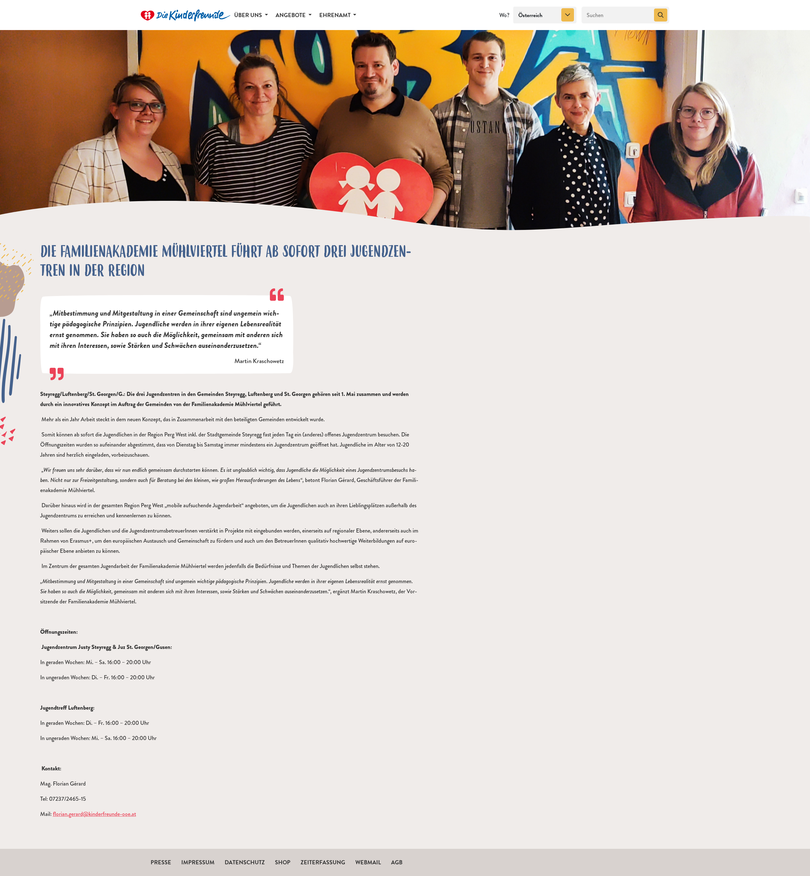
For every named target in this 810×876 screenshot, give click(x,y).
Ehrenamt (335, 15)
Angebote (291, 15)
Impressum (198, 862)
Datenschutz (245, 862)
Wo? (504, 15)
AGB (396, 862)
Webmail (368, 862)
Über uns (248, 15)
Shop (282, 862)
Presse (161, 862)
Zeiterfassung (323, 862)
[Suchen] (660, 15)
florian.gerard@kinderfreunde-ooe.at (94, 814)
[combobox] (544, 15)
